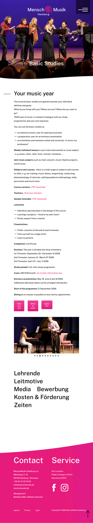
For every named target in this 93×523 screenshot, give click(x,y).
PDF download (38, 187)
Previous (17, 335)
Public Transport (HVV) (62, 474)
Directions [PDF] (59, 478)
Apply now (46, 305)
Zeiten (23, 404)
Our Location (57, 471)
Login (37, 510)
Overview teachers (33, 193)
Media (22, 389)
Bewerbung (53, 389)
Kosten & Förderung (41, 397)
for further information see (49, 273)
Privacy (27, 510)
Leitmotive (28, 381)
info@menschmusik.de (24, 485)
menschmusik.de (21, 488)
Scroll (88, 514)
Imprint (16, 510)
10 (58, 355)
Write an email (33, 306)
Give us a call (19, 306)
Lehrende (27, 373)
